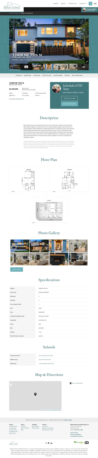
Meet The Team (25, 428)
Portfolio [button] (72, 3)
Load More (17, 269)
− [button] (11, 385)
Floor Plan (36, 75)
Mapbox (46, 410)
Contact (44, 424)
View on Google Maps (77, 383)
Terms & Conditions (75, 434)
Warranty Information (48, 428)
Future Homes (13, 430)
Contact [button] (82, 3)
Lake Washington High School (46, 363)
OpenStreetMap (51, 410)
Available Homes (13, 431)
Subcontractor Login (47, 430)
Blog (22, 430)
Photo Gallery (46, 75)
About (22, 424)
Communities (12, 428)
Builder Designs (68, 420)
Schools (67, 75)
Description (27, 75)
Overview (19, 75)
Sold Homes (11, 13)
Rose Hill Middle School (45, 359)
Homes (11, 424)
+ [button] (11, 383)
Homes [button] (55, 3)
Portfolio (34, 424)
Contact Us (45, 426)
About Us (23, 426)
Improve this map (58, 410)
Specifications (58, 75)
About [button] (63, 3)
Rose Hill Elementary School (46, 355)
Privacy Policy (74, 432)
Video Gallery (35, 428)
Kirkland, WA (17, 13)
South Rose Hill (19, 99)
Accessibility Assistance (76, 436)
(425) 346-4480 (78, 430)
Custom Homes (13, 426)
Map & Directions (77, 75)
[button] (90, 3)
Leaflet (42, 410)
